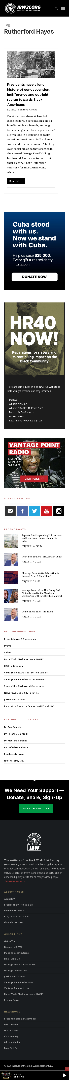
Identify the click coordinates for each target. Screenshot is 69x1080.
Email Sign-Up (12, 958)
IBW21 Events (11, 1024)
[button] (63, 8)
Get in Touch (11, 941)
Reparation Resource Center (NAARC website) (29, 706)
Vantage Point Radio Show (18, 982)
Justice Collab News (15, 699)
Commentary (11, 1036)
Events (7, 645)
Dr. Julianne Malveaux (16, 733)
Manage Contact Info (15, 970)
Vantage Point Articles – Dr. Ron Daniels (26, 672)
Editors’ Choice (12, 1042)
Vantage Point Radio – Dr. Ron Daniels (25, 679)
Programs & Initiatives (16, 916)
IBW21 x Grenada (13, 665)
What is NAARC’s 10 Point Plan (25, 408)
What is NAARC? (18, 403)
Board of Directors (14, 910)
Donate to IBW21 (13, 946)
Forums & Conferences (21, 412)
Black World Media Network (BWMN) (24, 659)
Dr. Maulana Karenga (16, 740)
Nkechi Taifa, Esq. (14, 760)
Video (7, 652)
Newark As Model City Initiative (21, 692)
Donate (13, 399)
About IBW (9, 898)
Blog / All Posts (12, 1048)
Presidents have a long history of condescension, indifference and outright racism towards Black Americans (28, 95)
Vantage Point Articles (16, 988)
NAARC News (16, 416)
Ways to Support (36, 808)
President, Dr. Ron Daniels (18, 904)
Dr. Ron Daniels (12, 727)
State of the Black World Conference (24, 685)
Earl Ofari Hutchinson (16, 747)
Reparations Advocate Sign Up (25, 420)
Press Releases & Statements (20, 639)
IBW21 (14, 109)
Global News (11, 1030)
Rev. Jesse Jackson (14, 753)
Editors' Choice (28, 109)
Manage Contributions (16, 952)
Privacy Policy (12, 999)
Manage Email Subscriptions (20, 964)
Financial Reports (13, 922)
